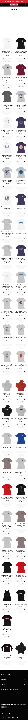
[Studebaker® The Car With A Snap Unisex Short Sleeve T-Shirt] (21, 490)
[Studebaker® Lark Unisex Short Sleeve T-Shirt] (21, 542)
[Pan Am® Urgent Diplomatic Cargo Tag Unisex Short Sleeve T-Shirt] (7, 277)
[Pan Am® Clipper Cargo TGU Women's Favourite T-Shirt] (21, 356)
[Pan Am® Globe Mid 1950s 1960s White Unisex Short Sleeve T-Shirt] (7, 224)
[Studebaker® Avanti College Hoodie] (7, 385)
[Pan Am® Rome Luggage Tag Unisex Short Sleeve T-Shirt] (7, 70)
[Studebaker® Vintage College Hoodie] (21, 385)
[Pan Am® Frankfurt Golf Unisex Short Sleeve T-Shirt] (21, 123)
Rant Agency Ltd (14, 717)
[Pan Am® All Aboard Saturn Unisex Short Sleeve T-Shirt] (21, 251)
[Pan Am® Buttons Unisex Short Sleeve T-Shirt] (21, 199)
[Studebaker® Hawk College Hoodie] (21, 410)
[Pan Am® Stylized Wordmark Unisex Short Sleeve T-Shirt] (21, 277)
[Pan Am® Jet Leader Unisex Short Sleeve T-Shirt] (21, 224)
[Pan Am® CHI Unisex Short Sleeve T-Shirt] (7, 199)
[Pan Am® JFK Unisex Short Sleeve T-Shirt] (7, 123)
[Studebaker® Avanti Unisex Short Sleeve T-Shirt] (7, 463)
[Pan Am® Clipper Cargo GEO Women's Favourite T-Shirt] (21, 330)
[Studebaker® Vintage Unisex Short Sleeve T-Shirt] (21, 438)
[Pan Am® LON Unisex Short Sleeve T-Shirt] (7, 173)
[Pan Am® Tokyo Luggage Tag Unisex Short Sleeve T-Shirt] (7, 44)
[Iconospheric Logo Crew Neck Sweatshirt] (7, 648)
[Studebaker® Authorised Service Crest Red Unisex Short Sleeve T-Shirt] (7, 516)
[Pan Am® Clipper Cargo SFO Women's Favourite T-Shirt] (21, 303)
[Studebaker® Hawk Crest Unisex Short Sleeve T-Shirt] (7, 542)
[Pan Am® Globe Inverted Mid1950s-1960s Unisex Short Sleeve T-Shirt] (21, 173)
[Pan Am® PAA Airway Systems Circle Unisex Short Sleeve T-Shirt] (21, 96)
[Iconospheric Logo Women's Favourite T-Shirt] (21, 595)
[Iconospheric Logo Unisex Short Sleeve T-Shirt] (7, 620)
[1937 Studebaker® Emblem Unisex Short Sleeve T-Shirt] (7, 490)
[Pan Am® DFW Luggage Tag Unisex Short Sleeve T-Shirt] (7, 96)
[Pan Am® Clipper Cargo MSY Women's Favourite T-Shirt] (7, 330)
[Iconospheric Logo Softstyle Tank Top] (7, 595)
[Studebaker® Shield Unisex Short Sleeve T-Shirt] (7, 438)
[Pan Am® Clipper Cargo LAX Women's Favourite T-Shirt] (7, 303)
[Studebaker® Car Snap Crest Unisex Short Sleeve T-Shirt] (21, 463)
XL (5, 61)
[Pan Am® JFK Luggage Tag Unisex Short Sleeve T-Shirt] (21, 70)
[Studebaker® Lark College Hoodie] (7, 410)
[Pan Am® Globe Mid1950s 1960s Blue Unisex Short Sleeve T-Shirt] (7, 251)
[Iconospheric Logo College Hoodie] (21, 648)
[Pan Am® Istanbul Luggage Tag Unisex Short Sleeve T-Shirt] (21, 44)
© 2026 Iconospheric (5, 717)
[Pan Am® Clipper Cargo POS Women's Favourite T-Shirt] (7, 356)
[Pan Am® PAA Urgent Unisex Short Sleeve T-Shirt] (21, 148)
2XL (9, 61)
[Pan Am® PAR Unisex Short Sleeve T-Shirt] (7, 148)
